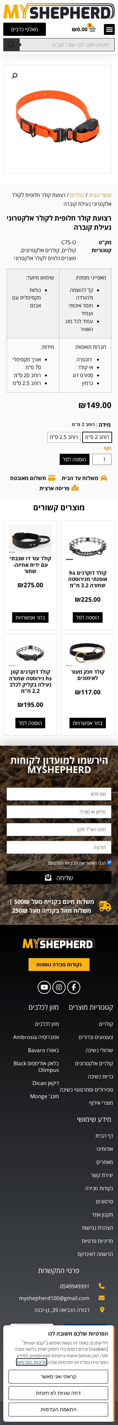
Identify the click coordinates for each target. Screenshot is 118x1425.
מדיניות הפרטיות (32, 1362)
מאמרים (104, 1162)
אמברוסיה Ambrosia (36, 1037)
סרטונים (104, 1201)
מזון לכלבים (47, 1023)
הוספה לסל (74, 459)
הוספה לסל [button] (87, 617)
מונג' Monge (44, 1096)
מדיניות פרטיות (97, 1240)
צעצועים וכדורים (96, 1037)
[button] (109, 29)
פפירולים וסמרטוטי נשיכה (86, 1089)
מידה (105, 424)
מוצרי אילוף (101, 1102)
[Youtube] (44, 987)
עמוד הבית (100, 195)
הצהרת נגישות (97, 1227)
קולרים (77, 195)
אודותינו (105, 1148)
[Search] (11, 44)
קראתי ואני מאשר (58, 1376)
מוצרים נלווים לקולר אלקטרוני (45, 258)
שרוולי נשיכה (99, 1050)
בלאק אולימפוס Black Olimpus (36, 1067)
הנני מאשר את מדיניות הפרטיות (77, 863)
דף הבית (104, 1135)
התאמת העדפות (58, 1409)
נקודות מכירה (99, 1188)
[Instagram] (59, 987)
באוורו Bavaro (43, 1050)
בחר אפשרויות (30, 617)
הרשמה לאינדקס (95, 1254)
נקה (107, 448)
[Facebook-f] (73, 987)
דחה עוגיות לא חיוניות (58, 1393)
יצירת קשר (102, 1175)
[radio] (97, 437)
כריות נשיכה (100, 1076)
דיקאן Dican (45, 1083)
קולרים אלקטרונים (40, 250)
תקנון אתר (102, 1214)
